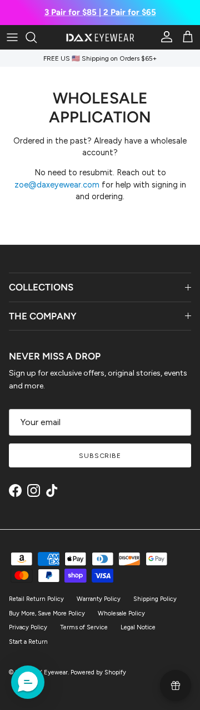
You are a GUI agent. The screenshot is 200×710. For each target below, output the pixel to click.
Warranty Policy (99, 599)
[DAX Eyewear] (100, 37)
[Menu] (12, 37)
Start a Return (28, 641)
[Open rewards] (175, 685)
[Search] (36, 37)
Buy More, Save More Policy (47, 613)
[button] (27, 682)
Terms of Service (84, 627)
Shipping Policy (155, 599)
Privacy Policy (28, 627)
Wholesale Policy (121, 613)
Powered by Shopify (98, 672)
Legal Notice (138, 627)
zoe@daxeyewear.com (56, 185)
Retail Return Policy (36, 599)
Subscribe (100, 456)
